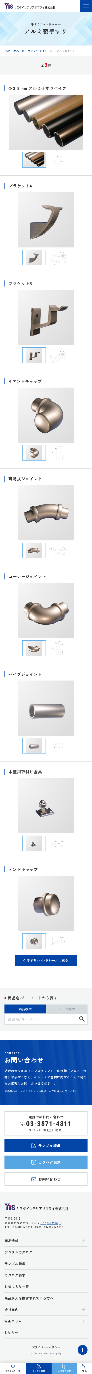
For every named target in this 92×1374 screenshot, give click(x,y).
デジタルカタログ (18, 1252)
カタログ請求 (14, 1275)
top (7, 50)
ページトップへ (83, 1350)
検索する (82, 1019)
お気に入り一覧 (16, 1286)
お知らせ (11, 1332)
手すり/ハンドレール (40, 50)
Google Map (49, 1223)
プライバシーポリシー (46, 1347)
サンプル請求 (14, 1263)
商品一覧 (19, 50)
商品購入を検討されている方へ (29, 1298)
